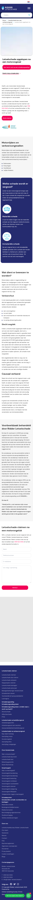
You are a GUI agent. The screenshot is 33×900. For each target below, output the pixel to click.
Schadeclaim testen (8, 693)
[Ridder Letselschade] (14, 8)
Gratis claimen (7, 118)
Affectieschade (7, 714)
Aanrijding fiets (7, 742)
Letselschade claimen (9, 675)
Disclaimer (5, 849)
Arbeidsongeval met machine (11, 725)
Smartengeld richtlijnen (9, 781)
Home (4, 20)
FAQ (3, 841)
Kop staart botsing (8, 734)
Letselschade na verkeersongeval (13, 731)
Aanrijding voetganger (9, 744)
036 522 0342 (19, 542)
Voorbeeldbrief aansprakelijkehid (12, 696)
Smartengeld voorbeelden (10, 784)
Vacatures (5, 833)
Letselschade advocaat (9, 688)
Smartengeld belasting (9, 778)
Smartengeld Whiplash (9, 791)
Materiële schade (7, 804)
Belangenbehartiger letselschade (12, 691)
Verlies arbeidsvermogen (10, 818)
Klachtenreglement (8, 843)
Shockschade (6, 711)
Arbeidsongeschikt (8, 723)
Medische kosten (7, 810)
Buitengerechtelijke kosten (10, 807)
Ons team (5, 830)
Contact (4, 838)
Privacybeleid (6, 851)
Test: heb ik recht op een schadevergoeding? (17, 67)
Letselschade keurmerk (9, 757)
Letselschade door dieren (10, 677)
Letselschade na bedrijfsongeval (13, 720)
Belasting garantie (7, 762)
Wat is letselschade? (8, 754)
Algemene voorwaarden (9, 846)
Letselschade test (7, 759)
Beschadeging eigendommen (11, 812)
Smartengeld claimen (8, 786)
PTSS (3, 717)
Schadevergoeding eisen (10, 704)
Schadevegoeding (8, 702)
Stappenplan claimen (8, 683)
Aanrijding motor (7, 736)
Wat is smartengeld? (8, 770)
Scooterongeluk (7, 739)
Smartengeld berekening (10, 773)
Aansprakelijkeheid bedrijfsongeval (13, 728)
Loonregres (5, 698)
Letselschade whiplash (9, 680)
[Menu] (29, 8)
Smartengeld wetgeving (9, 789)
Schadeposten (7, 797)
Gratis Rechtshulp (7, 765)
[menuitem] (29, 2)
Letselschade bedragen (9, 685)
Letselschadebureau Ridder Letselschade (15, 827)
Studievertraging (7, 815)
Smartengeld (6, 768)
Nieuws (4, 835)
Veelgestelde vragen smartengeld (12, 794)
